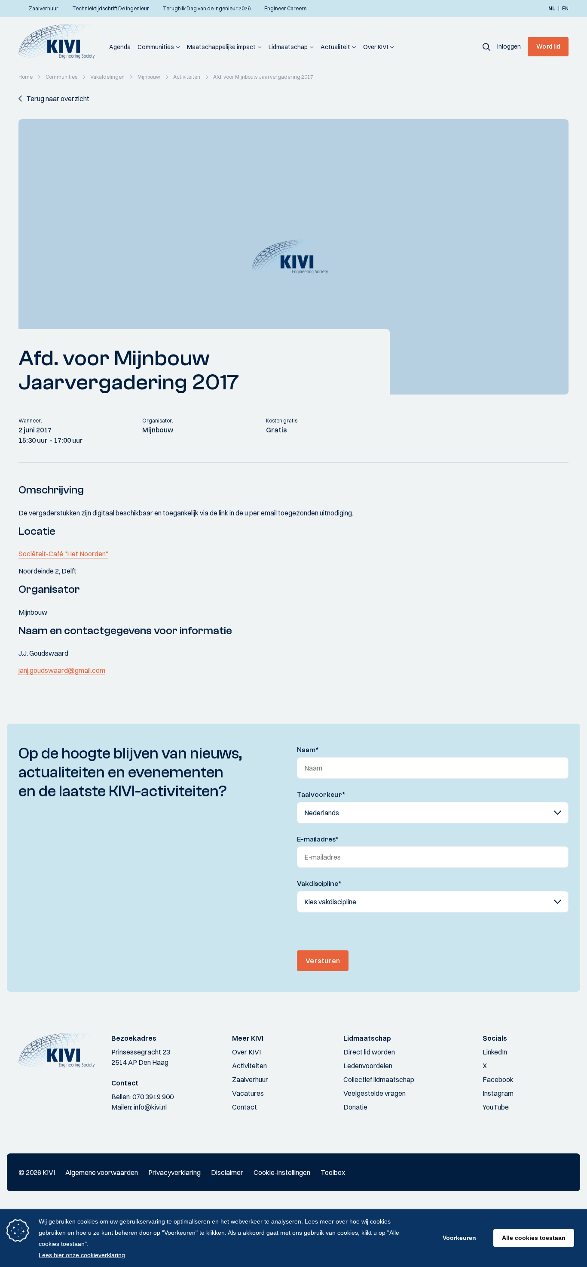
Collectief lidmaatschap (378, 1079)
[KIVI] (60, 41)
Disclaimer (227, 1172)
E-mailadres (318, 839)
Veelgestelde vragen (374, 1093)
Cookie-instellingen (282, 1172)
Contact (244, 1107)
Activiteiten (249, 1065)
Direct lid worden (369, 1052)
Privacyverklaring (174, 1172)
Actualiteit (335, 47)
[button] (486, 46)
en (565, 9)
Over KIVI (375, 47)
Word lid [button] (548, 46)
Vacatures (248, 1093)
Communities (156, 47)
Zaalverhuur (250, 1079)
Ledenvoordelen (367, 1065)
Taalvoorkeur (321, 794)
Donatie (355, 1107)
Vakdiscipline (319, 884)
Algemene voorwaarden (101, 1172)
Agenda (120, 47)
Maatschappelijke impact (221, 47)
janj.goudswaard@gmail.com (61, 670)
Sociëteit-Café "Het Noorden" (63, 553)
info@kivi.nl (150, 1107)
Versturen (323, 960)
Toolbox (333, 1172)
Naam (308, 750)
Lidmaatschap (288, 47)
